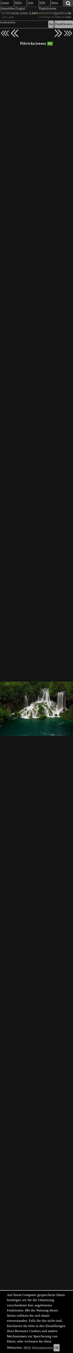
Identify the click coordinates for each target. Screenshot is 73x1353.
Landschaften (7, 22)
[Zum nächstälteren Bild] (68, 33)
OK (56, 1348)
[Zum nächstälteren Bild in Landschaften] (58, 33)
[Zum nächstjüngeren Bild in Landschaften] (14, 33)
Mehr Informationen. (39, 1348)
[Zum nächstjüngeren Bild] (5, 33)
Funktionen (63, 24)
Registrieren (47, 8)
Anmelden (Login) (12, 8)
